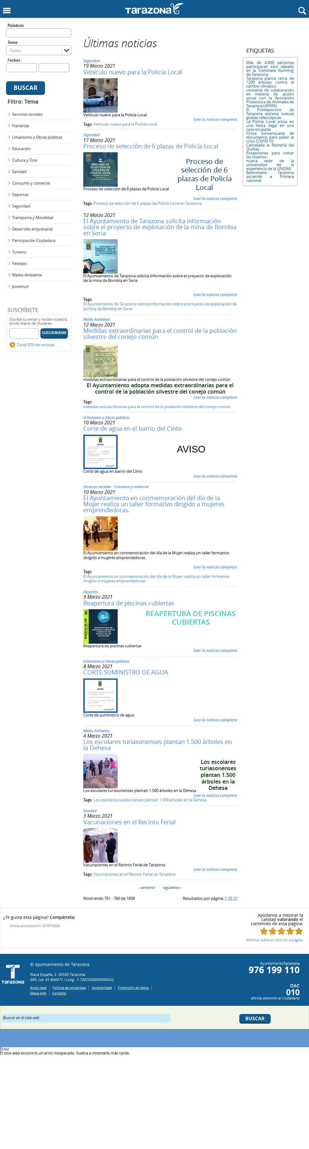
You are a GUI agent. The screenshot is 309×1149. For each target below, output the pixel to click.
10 (230, 898)
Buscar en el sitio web (21, 1017)
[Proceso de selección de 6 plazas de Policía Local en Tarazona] (100, 185)
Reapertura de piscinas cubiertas (128, 603)
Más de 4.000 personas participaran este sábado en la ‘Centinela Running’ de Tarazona (270, 68)
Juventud (20, 286)
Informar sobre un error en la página (274, 940)
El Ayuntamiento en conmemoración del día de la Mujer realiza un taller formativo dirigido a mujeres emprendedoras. (154, 504)
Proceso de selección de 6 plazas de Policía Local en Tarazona (148, 203)
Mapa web (38, 993)
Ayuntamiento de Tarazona (154, 8)
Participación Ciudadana (34, 240)
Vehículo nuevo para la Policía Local (132, 72)
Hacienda (20, 125)
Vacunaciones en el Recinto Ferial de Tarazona (134, 874)
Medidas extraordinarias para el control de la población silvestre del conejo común (160, 334)
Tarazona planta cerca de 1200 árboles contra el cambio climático (270, 82)
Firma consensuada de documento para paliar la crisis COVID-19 (270, 137)
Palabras (16, 26)
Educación (21, 148)
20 (235, 898)
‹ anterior (147, 887)
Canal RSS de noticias (36, 344)
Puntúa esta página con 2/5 (273, 931)
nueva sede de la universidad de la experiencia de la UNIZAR (270, 164)
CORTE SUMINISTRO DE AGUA (125, 672)
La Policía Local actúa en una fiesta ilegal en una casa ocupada (270, 125)
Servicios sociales (27, 114)
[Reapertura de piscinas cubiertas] (100, 642)
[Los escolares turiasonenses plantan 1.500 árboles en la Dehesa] (100, 787)
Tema (13, 42)
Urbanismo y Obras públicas (37, 137)
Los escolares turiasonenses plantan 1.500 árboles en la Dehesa (157, 745)
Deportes (20, 194)
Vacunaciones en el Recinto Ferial (129, 822)
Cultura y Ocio (24, 160)
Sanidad (19, 171)
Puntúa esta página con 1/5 (264, 931)
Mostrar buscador (302, 10)
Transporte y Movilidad (32, 217)
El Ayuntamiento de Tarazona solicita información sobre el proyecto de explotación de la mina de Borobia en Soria (160, 227)
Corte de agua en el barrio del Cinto (132, 428)
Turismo (19, 252)
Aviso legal (38, 987)
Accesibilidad (102, 987)
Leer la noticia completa (215, 119)
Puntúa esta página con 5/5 (299, 931)
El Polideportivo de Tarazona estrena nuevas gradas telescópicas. (270, 113)
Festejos (19, 263)
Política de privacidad (69, 987)
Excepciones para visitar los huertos (270, 154)
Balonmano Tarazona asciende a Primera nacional (270, 176)
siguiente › (172, 887)
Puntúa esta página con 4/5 (290, 931)
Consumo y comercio (31, 183)
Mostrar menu (7, 10)
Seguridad (21, 206)
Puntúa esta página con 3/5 (281, 931)
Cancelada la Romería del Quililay (270, 147)
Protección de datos (133, 987)
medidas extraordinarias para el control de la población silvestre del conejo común (157, 406)
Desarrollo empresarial (32, 229)
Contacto (59, 993)
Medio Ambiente (27, 275)
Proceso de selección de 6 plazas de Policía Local (150, 146)
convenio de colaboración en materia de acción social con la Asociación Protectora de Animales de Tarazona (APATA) (270, 97)
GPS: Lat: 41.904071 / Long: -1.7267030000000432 (72, 979)
